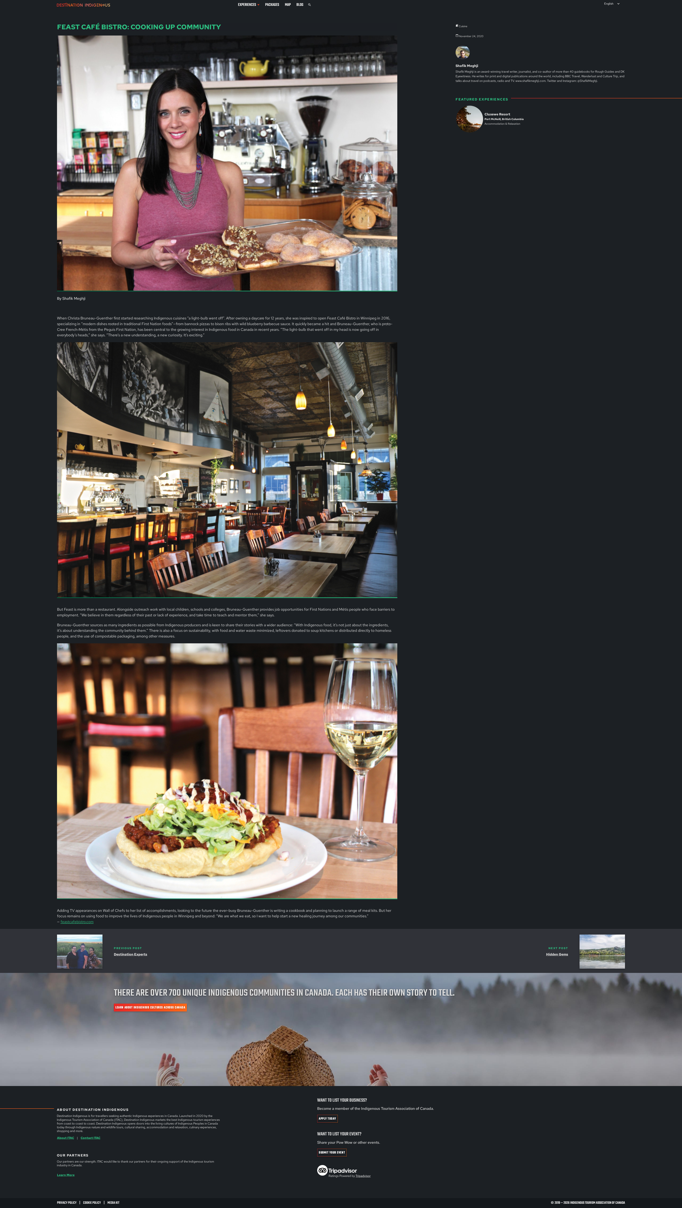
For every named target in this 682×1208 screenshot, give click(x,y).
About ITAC (65, 1138)
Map (288, 5)
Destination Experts (130, 954)
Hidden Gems (557, 954)
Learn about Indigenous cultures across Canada (150, 1007)
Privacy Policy (67, 1203)
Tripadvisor (363, 1176)
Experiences (247, 5)
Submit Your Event (332, 1152)
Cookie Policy (92, 1203)
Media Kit (113, 1203)
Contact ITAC (90, 1138)
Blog (299, 5)
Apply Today (327, 1118)
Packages (272, 5)
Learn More (66, 1175)
